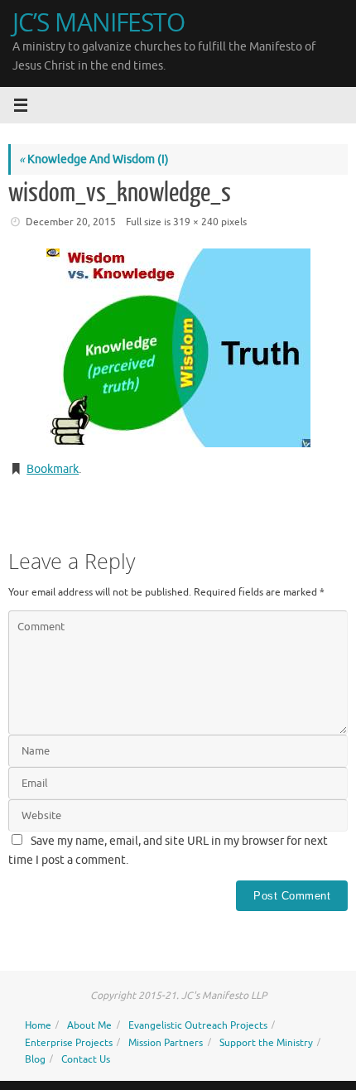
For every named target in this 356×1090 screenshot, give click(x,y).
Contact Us (85, 1059)
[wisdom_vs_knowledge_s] (178, 347)
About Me (89, 1025)
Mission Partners (165, 1042)
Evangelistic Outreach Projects (197, 1025)
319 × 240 (196, 222)
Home (38, 1025)
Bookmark (52, 469)
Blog (35, 1059)
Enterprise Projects (69, 1042)
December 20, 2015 (71, 222)
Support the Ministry (266, 1042)
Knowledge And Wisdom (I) (94, 159)
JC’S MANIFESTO (98, 22)
